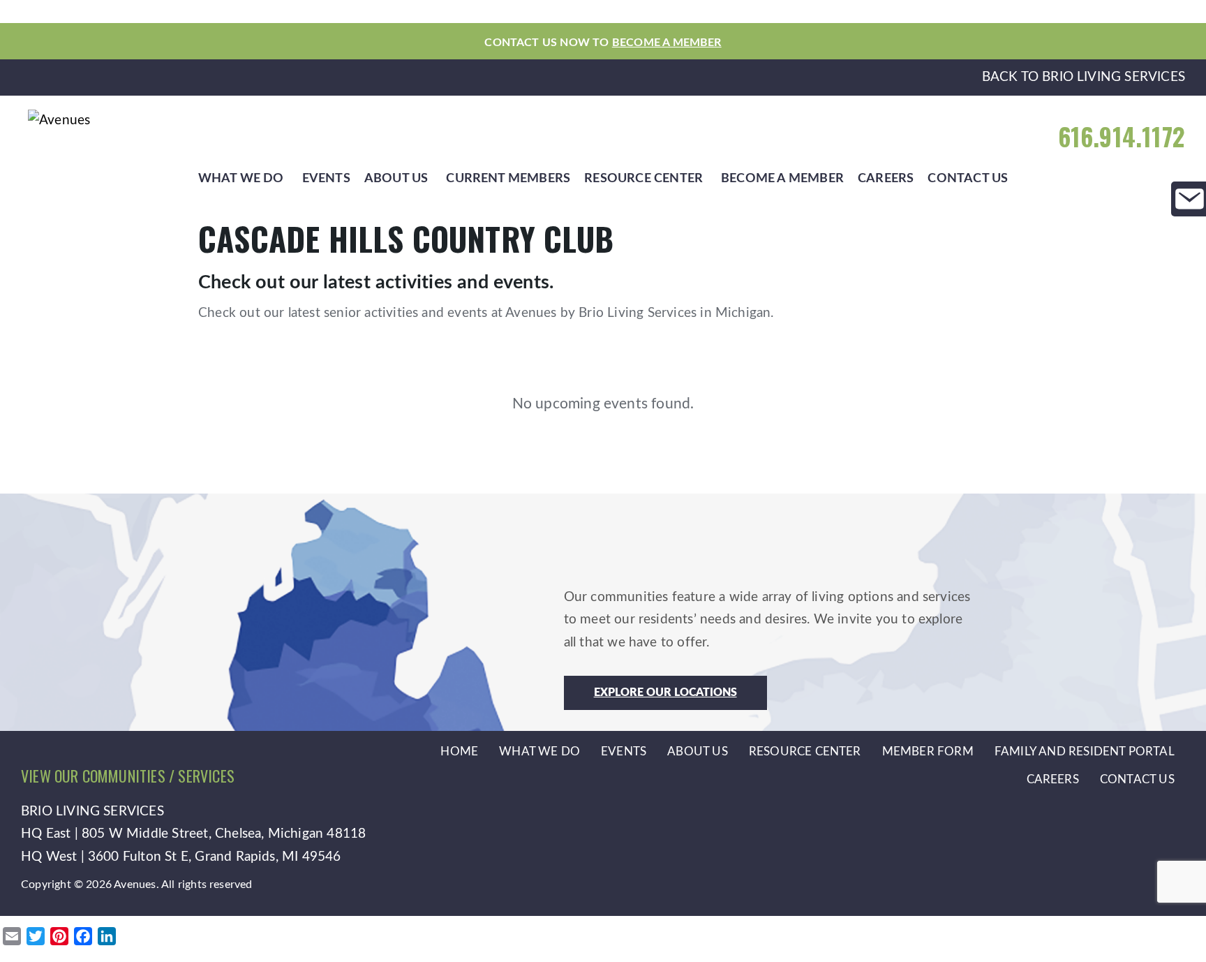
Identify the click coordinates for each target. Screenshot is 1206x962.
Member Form (928, 751)
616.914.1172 (1121, 136)
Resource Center (643, 178)
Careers (886, 178)
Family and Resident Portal (1085, 751)
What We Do (241, 178)
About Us (396, 178)
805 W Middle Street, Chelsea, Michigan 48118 (224, 834)
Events (326, 178)
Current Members (508, 178)
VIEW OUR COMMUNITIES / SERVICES (127, 775)
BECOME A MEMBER (667, 42)
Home (459, 751)
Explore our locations (665, 692)
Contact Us (968, 178)
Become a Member (782, 178)
